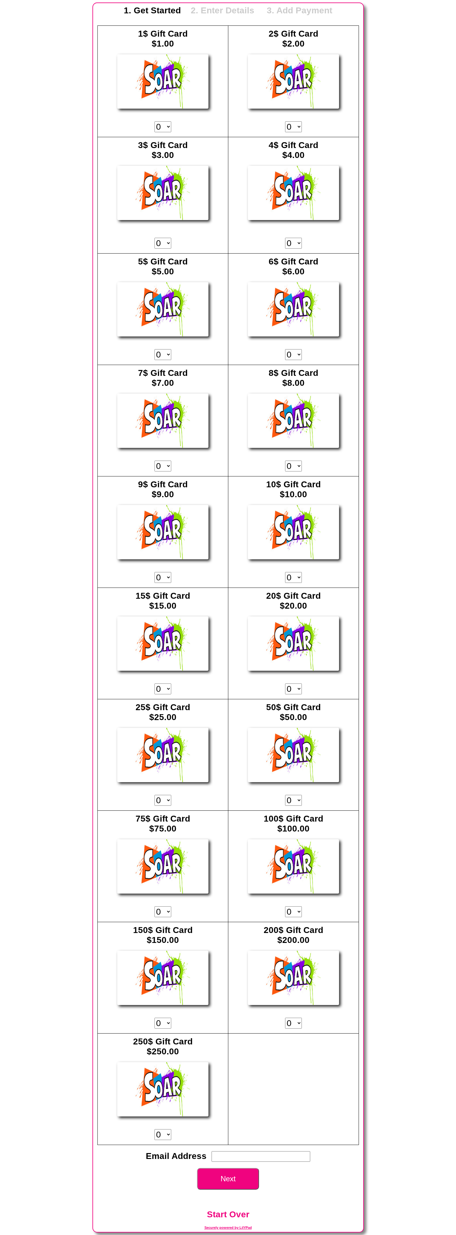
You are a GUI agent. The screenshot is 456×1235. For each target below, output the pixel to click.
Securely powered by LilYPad (228, 1227)
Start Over (228, 1214)
